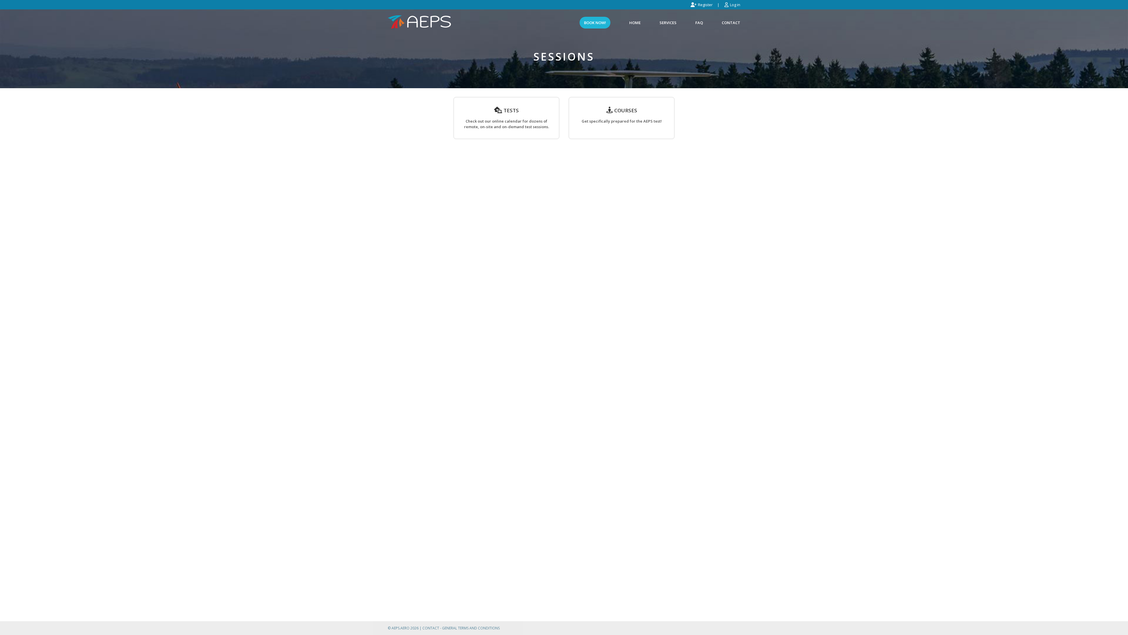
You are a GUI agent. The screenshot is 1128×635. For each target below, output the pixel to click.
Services (668, 22)
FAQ (699, 22)
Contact (731, 22)
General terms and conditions (471, 628)
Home (635, 22)
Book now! (595, 22)
